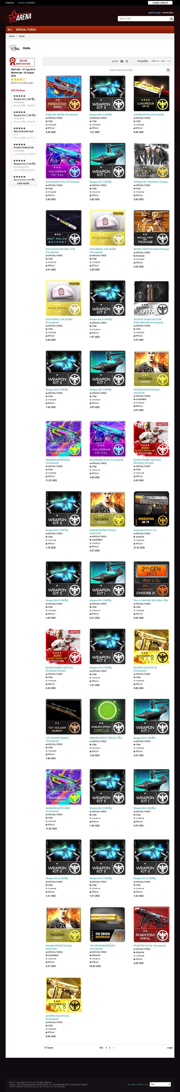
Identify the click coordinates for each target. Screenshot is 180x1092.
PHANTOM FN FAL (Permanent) (150, 945)
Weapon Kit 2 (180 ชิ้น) (25, 115)
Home (12, 36)
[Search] (171, 18)
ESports (31, 3)
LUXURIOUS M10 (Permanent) (149, 114)
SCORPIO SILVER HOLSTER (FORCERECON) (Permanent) (148, 321)
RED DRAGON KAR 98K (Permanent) (32, 131)
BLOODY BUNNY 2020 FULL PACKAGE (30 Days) (147, 461)
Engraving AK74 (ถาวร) (145, 530)
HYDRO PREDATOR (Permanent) (30, 147)
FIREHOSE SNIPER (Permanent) (62, 114)
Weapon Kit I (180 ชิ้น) (24, 99)
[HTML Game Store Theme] (20, 16)
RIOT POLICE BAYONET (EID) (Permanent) (60, 251)
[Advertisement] (90, 1067)
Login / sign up (160, 2)
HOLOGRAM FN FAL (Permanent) (62, 182)
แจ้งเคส (140, 1084)
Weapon (140, 537)
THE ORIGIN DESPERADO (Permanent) (102, 947)
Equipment (141, 399)
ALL (10, 29)
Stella (22, 36)
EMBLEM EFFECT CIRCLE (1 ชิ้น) (106, 738)
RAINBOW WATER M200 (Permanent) (58, 461)
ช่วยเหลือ (131, 1084)
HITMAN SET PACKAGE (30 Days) (151, 182)
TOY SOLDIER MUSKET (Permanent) (57, 739)
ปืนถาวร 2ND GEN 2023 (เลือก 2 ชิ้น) (151, 600)
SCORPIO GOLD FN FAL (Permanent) (145, 669)
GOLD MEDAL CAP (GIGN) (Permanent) (103, 251)
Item (50, 121)
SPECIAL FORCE (26, 29)
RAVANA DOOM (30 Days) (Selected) (147, 391)
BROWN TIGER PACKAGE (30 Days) (151, 249)
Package (140, 256)
